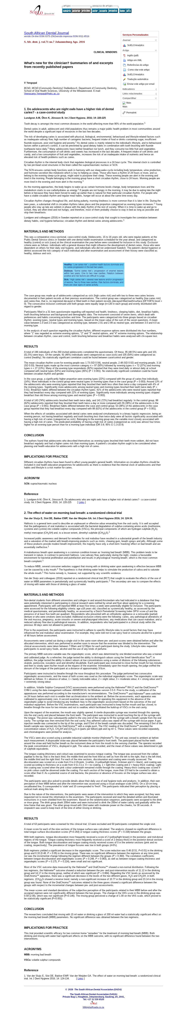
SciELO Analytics (135, 45)
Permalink (131, 112)
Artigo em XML (134, 60)
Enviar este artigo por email (140, 84)
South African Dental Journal (46, 33)
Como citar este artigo (139, 69)
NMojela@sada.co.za (93, 1007)
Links (81, 502)
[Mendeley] (124, 103)
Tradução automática (137, 79)
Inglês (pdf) (132, 55)
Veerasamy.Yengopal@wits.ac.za (41, 93)
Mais (128, 103)
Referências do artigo (138, 65)
